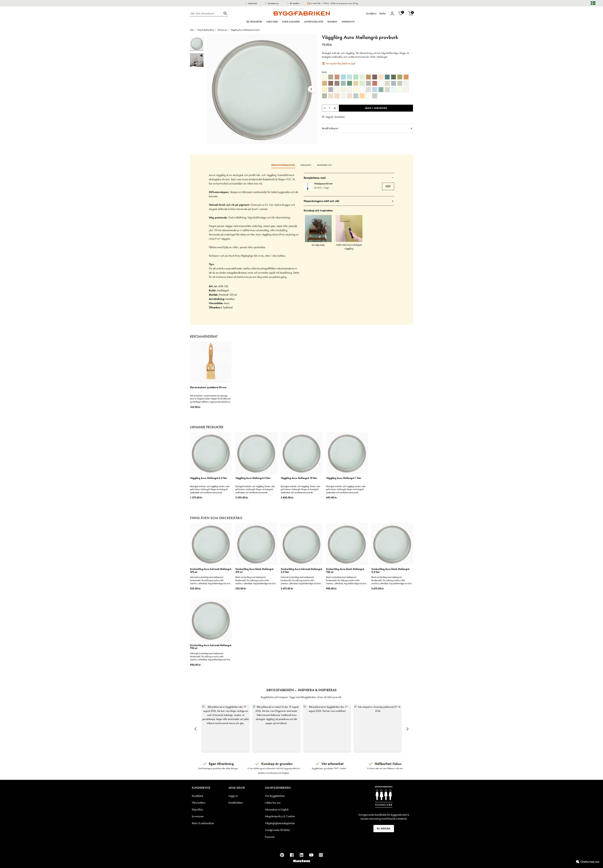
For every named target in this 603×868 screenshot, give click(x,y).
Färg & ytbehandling (206, 29)
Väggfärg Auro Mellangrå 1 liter (343, 478)
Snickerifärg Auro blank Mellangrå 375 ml (254, 570)
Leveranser (198, 816)
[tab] (367, 128)
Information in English (276, 809)
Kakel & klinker (290, 21)
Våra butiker (198, 802)
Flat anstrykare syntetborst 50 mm (208, 387)
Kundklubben (235, 802)
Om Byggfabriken (275, 796)
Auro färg (272, 21)
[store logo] (301, 13)
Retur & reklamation (203, 823)
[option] (324, 77)
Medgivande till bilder (277, 830)
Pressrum (269, 837)
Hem (192, 29)
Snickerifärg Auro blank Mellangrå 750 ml (345, 570)
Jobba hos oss (272, 802)
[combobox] (206, 13)
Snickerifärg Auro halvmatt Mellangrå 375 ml (210, 570)
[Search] (225, 13)
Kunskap (332, 21)
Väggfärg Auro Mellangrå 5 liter (252, 478)
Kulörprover (222, 29)
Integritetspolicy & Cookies (280, 816)
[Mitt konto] (392, 13)
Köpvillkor (197, 809)
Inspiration (348, 21)
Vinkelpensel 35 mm (323, 183)
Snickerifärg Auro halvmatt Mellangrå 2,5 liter (301, 570)
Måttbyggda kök (313, 21)
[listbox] (367, 87)
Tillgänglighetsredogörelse (280, 823)
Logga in (233, 796)
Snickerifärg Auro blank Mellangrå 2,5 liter (390, 570)
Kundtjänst (197, 796)
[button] (311, 89)
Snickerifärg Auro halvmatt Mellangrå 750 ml (210, 647)
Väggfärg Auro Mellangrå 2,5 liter (208, 478)
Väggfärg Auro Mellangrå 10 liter (299, 478)
